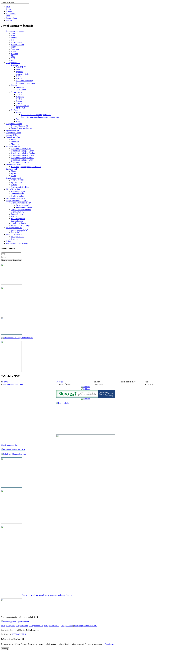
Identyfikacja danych (14, 189)
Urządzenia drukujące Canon (22, 151)
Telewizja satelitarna (14, 228)
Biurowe (14, 85)
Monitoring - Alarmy (14, 164)
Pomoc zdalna (11, 18)
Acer (13, 33)
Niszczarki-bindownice (20, 162)
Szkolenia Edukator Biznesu (17, 243)
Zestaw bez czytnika (24, 207)
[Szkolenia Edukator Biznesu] (13, 454)
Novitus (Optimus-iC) (19, 126)
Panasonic (15, 142)
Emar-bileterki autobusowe (21, 128)
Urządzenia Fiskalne (14, 124)
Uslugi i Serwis (67, 626)
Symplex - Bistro (22, 74)
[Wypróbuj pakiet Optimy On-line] (15, 621)
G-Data (19, 103)
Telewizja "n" (16, 232)
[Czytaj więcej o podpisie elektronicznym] (11, 523)
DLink (13, 176)
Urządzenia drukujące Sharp (22, 160)
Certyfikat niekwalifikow (21, 210)
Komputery (10, 626)
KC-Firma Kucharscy (24, 81)
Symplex (19, 72)
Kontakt (9, 20)
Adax (13, 60)
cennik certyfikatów (19, 223)
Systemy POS (11, 135)
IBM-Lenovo (16, 42)
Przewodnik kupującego (20, 225)
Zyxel (13, 173)
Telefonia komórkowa (14, 234)
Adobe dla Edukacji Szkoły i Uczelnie (36, 115)
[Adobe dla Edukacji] (17, 338)
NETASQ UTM (17, 180)
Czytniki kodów (17, 194)
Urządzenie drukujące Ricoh (22, 158)
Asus (13, 35)
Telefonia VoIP (12, 169)
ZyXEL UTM (16, 182)
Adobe (18, 112)
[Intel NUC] (85, 438)
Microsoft (20, 87)
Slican (13, 139)
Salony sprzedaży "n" (19, 230)
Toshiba (14, 38)
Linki (8, 16)
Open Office (21, 90)
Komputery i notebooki (15, 31)
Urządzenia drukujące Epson (22, 155)
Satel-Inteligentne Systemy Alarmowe (26, 167)
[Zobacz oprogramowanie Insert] (11, 284)
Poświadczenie (17, 221)
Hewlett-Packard (17, 44)
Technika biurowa (13, 146)
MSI (13, 56)
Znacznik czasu (17, 214)
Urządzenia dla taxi (13, 133)
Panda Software (22, 106)
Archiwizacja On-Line (20, 187)
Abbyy (19, 121)
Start (8, 7)
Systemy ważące (12, 130)
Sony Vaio (15, 49)
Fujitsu (13, 47)
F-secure (19, 101)
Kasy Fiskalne (22, 626)
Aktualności (11, 13)
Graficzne (15, 110)
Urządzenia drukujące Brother (23, 153)
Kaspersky (20, 96)
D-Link (14, 185)
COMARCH (21, 67)
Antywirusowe (17, 92)
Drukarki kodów (17, 196)
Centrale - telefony (13, 137)
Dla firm (14, 65)
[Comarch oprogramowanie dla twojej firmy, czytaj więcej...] (11, 613)
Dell (12, 40)
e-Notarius (15, 216)
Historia (9, 11)
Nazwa (5, 382)
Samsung (14, 54)
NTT (13, 58)
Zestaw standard (22, 205)
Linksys (14, 171)
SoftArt (19, 78)
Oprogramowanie (13, 63)
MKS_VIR (20, 108)
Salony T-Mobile (17, 237)
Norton (19, 99)
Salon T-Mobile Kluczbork (12, 384)
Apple (13, 51)
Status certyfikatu (18, 219)
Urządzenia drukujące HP (21, 148)
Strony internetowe (51, 626)
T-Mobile (14, 239)
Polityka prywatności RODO (85, 626)
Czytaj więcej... (111, 644)
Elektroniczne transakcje (15, 198)
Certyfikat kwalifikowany (21, 203)
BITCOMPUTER (19, 634)
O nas (8, 9)
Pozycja (59, 382)
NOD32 (19, 94)
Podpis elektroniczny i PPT (17, 200)
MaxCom (15, 144)
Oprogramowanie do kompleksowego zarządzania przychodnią (47, 595)
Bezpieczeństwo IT (13, 178)
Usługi (8, 241)
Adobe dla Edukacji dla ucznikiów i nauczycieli (40, 117)
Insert (18, 69)
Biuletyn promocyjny (9, 445)
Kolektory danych (18, 191)
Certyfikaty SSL (17, 212)
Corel (18, 119)
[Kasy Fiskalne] (11, 487)
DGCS (19, 76)
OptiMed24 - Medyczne (25, 83)
